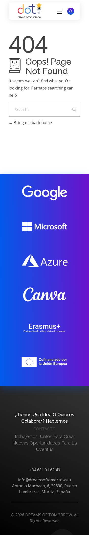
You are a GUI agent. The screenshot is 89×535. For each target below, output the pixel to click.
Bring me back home (32, 122)
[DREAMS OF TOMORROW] (29, 10)
